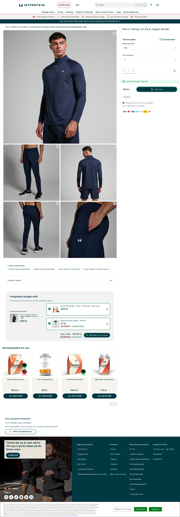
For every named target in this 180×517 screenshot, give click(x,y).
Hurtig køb (17, 396)
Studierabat (157, 459)
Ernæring (69, 12)
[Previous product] (111, 404)
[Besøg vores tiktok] (16, 497)
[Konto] (151, 5)
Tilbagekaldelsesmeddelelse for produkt (92, 474)
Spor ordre (81, 464)
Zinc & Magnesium (45, 379)
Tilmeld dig (13, 455)
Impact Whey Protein (15, 379)
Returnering (81, 459)
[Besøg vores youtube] (21, 497)
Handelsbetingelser (137, 469)
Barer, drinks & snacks (118, 474)
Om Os (132, 449)
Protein (60, 12)
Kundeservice (82, 449)
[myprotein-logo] (31, 5)
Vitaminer (113, 469)
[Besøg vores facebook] (11, 497)
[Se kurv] (157, 5)
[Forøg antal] (133, 70)
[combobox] (120, 5)
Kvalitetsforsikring (136, 454)
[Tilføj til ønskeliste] (174, 71)
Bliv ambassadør (136, 479)
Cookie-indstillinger (12, 483)
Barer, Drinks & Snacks (105, 12)
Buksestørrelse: (128, 43)
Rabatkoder (157, 454)
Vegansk (113, 459)
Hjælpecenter (82, 454)
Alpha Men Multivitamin (104, 379)
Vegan (118, 12)
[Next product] (115, 404)
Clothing (14, 27)
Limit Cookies (140, 509)
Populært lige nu (48, 12)
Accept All (155, 509)
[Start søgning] (96, 5)
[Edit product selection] (107, 309)
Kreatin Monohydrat (75, 379)
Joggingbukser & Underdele (39, 27)
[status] (129, 70)
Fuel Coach (142, 5)
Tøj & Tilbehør (115, 454)
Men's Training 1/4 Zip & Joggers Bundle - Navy (69, 27)
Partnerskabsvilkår (136, 474)
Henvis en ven (163, 449)
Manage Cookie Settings (123, 509)
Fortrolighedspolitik (137, 464)
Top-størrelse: (128, 55)
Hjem (7, 27)
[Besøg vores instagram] (6, 497)
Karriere (132, 489)
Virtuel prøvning (168, 39)
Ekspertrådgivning (131, 12)
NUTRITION (64, 5)
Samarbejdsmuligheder (138, 484)
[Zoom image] (114, 33)
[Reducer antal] (125, 70)
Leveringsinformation (85, 469)
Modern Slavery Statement (140, 459)
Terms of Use (74, 515)
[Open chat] (31, 497)
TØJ (77, 5)
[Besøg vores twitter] (26, 497)
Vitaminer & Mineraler (84, 12)
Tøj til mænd (23, 27)
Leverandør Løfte (136, 494)
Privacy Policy (62, 515)
